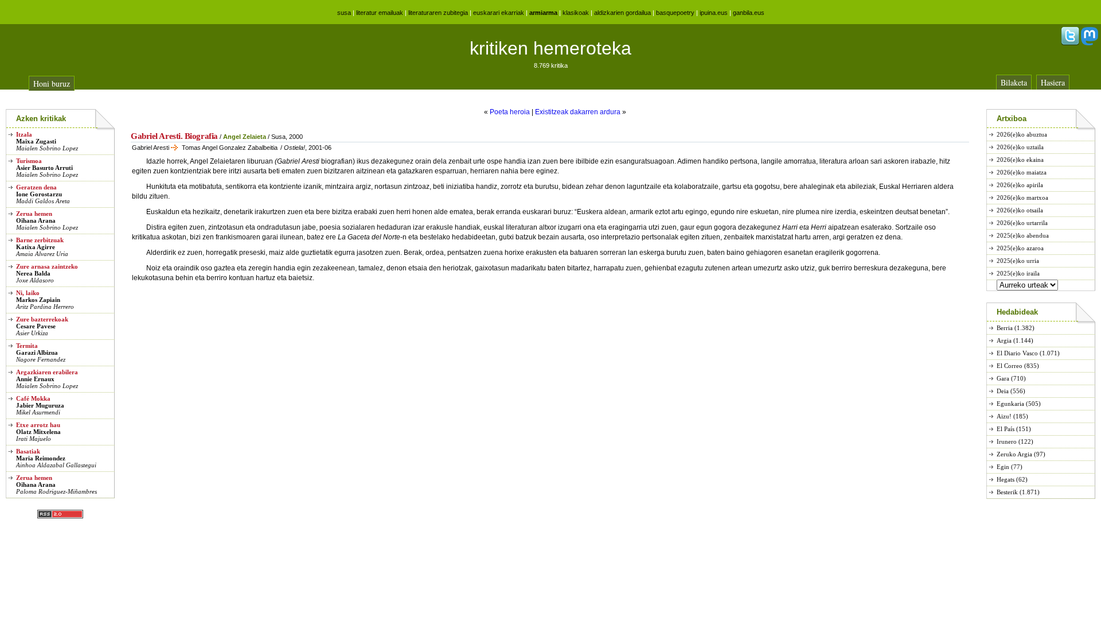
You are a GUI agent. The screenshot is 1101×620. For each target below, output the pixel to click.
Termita (27, 345)
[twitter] (1070, 43)
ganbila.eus (748, 12)
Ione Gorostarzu (39, 194)
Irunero (1007, 441)
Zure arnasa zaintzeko (47, 266)
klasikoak (576, 12)
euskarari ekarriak (498, 12)
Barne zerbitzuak (40, 240)
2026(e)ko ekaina (1020, 159)
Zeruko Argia (1014, 454)
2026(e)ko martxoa (1022, 197)
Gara (1003, 378)
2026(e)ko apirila (1020, 184)
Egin (1003, 466)
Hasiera (1053, 82)
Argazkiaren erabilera (47, 372)
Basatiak (28, 451)
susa (344, 12)
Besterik (1007, 492)
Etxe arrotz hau (38, 424)
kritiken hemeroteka (550, 48)
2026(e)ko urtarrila (1022, 222)
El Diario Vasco (1017, 353)
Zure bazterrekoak (42, 319)
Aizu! (1004, 416)
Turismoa (29, 160)
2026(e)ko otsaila (1020, 210)
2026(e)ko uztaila (1020, 147)
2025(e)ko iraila (1018, 273)
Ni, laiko (28, 292)
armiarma (543, 12)
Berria (1005, 327)
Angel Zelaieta (244, 136)
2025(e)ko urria (1018, 260)
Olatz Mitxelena (38, 431)
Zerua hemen (34, 213)
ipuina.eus (714, 12)
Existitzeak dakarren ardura (577, 112)
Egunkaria (1010, 403)
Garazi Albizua (37, 352)
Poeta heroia (510, 112)
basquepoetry (675, 12)
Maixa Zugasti (36, 141)
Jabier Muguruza (40, 405)
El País (1005, 428)
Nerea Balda (33, 273)
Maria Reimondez (40, 458)
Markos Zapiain (38, 299)
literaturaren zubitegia (438, 12)
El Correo (1009, 365)
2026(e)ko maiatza (1022, 172)
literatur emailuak (379, 12)
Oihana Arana (36, 220)
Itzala (24, 134)
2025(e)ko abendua (1023, 235)
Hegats (1005, 479)
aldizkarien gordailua (622, 12)
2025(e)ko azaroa (1020, 248)
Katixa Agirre (35, 246)
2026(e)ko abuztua (1022, 134)
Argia (1004, 340)
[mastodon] (1089, 43)
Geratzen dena (36, 187)
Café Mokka (33, 398)
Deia (1003, 391)
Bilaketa (1014, 82)
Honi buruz (51, 83)
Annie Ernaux (35, 378)
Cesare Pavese (36, 326)
